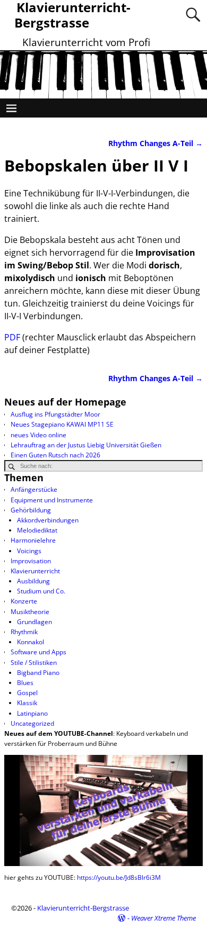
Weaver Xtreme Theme (163, 918)
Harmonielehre (33, 540)
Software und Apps (38, 651)
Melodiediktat (37, 530)
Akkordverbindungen (48, 520)
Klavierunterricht (35, 570)
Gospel (27, 692)
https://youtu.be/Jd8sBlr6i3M (119, 877)
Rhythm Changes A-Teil (155, 143)
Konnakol (30, 641)
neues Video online (38, 434)
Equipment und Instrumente (52, 499)
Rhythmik (24, 631)
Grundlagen (34, 621)
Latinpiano (32, 713)
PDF (12, 337)
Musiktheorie (30, 611)
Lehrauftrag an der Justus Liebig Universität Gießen (86, 444)
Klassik (27, 702)
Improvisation (31, 560)
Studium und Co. (41, 591)
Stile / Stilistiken (34, 662)
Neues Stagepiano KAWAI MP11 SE (62, 424)
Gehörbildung (31, 510)
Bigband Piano (38, 672)
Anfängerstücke (34, 489)
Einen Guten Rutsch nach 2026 (55, 455)
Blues (25, 682)
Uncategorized (32, 723)
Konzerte (24, 601)
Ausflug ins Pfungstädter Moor (55, 414)
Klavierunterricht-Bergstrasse (83, 908)
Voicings (29, 550)
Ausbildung (33, 580)
